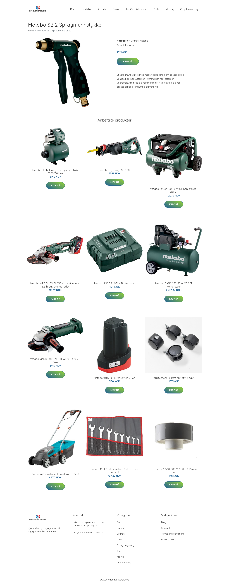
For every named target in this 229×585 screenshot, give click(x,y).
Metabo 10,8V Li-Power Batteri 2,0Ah (114, 377)
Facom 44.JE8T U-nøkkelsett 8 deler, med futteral (114, 471)
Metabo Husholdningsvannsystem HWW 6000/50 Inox (55, 171)
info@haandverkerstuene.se (87, 532)
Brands (101, 9)
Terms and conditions (172, 533)
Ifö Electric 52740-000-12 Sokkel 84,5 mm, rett (173, 471)
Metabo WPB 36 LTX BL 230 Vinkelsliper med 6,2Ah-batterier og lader (55, 285)
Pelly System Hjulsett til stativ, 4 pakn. (174, 377)
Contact (165, 527)
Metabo (144, 40)
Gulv (156, 9)
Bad (72, 9)
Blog (163, 522)
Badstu (86, 9)
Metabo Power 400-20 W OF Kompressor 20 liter (173, 190)
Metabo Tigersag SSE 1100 (115, 170)
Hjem (31, 30)
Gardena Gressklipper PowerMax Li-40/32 (55, 474)
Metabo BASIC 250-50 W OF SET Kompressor (173, 285)
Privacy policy (168, 539)
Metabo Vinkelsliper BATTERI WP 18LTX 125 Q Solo (55, 360)
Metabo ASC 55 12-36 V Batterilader (114, 283)
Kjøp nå (127, 61)
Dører (116, 9)
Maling (169, 9)
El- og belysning (136, 9)
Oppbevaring (189, 9)
